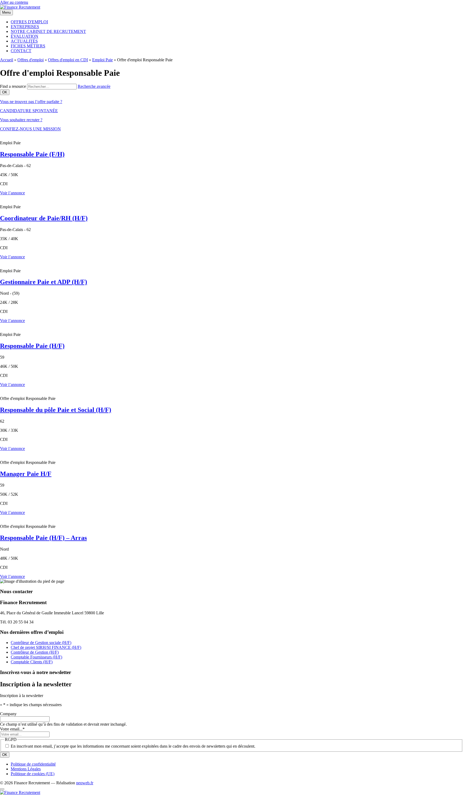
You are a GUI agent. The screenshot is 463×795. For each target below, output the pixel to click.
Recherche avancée (94, 86)
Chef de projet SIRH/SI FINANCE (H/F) (46, 647)
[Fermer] (2, 789)
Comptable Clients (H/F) (32, 662)
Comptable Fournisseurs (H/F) (36, 657)
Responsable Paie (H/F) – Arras (43, 537)
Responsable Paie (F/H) (32, 154)
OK (4, 755)
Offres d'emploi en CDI (68, 60)
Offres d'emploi (30, 60)
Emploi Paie (102, 60)
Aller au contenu (14, 2)
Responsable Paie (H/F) (32, 345)
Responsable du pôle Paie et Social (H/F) (55, 409)
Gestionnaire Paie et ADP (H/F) (43, 281)
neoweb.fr (84, 783)
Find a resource (13, 86)
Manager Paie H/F (25, 473)
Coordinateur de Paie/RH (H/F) (44, 218)
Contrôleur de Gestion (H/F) (35, 652)
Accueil (6, 60)
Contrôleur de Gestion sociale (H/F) (41, 642)
